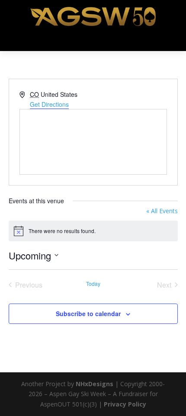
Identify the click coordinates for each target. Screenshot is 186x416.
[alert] (93, 231)
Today (93, 283)
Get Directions (49, 104)
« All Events (162, 211)
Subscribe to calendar (88, 313)
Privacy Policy (125, 404)
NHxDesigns (94, 384)
